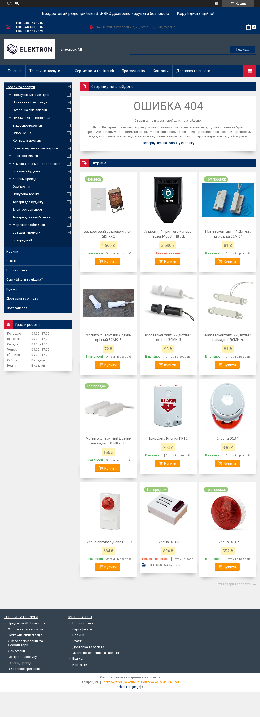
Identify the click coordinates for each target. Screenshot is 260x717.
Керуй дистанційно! (195, 13)
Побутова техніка (26, 194)
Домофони (16, 651)
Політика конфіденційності (160, 682)
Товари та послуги (44, 71)
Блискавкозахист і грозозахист (37, 164)
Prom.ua (154, 677)
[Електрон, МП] (29, 49)
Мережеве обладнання (30, 225)
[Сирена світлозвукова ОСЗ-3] (108, 510)
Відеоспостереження (29, 125)
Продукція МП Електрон (31, 95)
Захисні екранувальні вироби (35, 148)
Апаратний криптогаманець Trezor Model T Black (167, 233)
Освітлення (21, 186)
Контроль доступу (27, 140)
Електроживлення (27, 156)
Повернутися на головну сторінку (168, 143)
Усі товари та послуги (234, 584)
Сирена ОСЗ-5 (168, 542)
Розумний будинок (27, 171)
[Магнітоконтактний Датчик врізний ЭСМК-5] (168, 303)
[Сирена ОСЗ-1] (228, 406)
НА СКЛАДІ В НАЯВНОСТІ (32, 118)
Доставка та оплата (193, 71)
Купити (110, 261)
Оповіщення (22, 133)
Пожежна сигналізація (30, 102)
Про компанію (133, 71)
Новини (12, 251)
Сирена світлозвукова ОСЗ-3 (108, 542)
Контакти (161, 71)
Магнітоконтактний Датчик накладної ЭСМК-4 (228, 337)
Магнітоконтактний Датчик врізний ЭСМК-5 (168, 337)
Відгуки (12, 289)
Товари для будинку (28, 202)
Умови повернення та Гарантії (95, 653)
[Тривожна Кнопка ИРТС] (168, 406)
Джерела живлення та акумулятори (25, 643)
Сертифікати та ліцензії (94, 71)
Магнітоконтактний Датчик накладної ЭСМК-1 (228, 233)
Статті (11, 261)
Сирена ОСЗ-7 (228, 542)
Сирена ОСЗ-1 (228, 438)
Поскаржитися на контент (120, 682)
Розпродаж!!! (23, 240)
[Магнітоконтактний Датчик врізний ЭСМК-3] (108, 303)
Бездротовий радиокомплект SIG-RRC (108, 233)
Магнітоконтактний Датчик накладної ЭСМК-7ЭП (108, 440)
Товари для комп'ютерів (32, 217)
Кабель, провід (24, 179)
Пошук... (242, 49)
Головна (15, 71)
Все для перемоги (26, 232)
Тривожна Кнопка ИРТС (168, 438)
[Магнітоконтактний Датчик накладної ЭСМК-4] (228, 303)
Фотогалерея (16, 308)
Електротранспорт (27, 209)
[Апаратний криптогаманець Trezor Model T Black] (168, 199)
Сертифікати (82, 629)
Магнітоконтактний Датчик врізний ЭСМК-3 (108, 337)
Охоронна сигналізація (30, 110)
